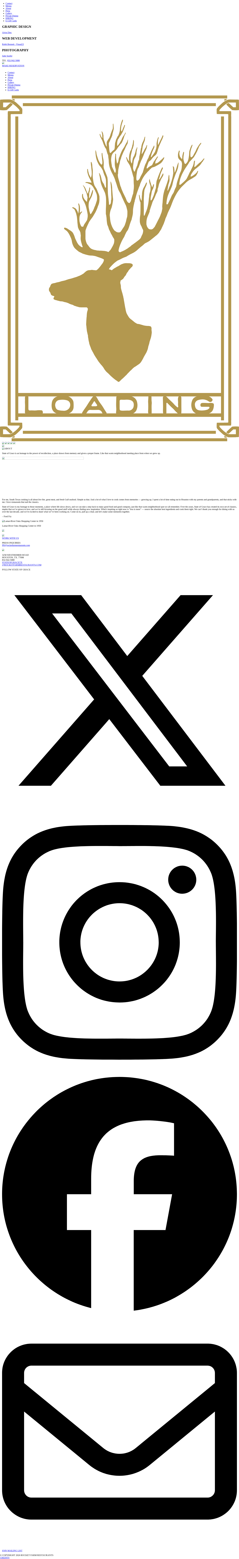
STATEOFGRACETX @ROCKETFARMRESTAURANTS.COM (21, 563)
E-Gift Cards (11, 21)
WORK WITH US (10, 538)
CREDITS (4, 1558)
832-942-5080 (13, 60)
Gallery (9, 13)
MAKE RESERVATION (13, 66)
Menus (8, 6)
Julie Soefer (7, 56)
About (8, 8)
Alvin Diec (7, 32)
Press (8, 11)
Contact (9, 3)
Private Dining (12, 16)
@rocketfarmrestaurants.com (16, 545)
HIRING (9, 18)
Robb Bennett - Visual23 (13, 44)
